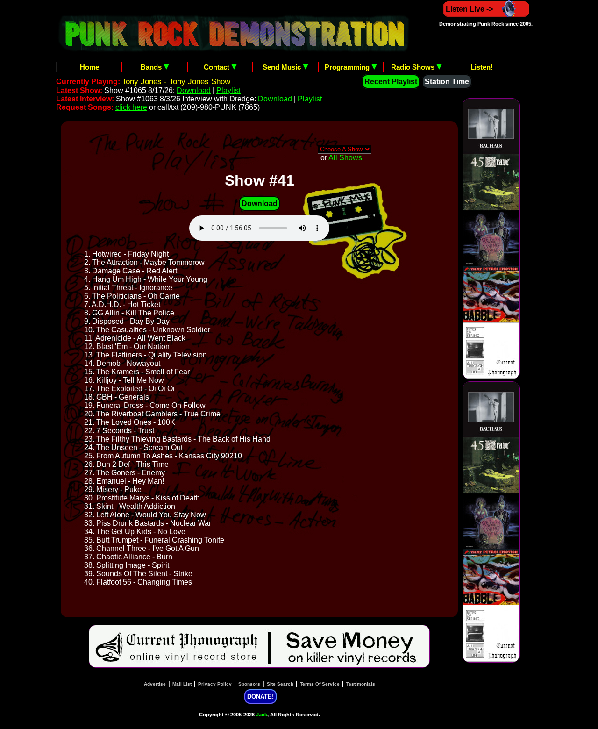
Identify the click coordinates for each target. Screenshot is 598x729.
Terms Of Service (320, 683)
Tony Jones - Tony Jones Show (176, 81)
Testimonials (360, 683)
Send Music (283, 67)
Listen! (481, 67)
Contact (217, 67)
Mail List (182, 683)
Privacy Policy (215, 683)
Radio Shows (413, 67)
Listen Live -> (469, 9)
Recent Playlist (390, 82)
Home (89, 67)
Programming (348, 67)
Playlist (228, 90)
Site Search (280, 683)
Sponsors (249, 683)
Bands (152, 67)
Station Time (447, 82)
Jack (261, 714)
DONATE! (260, 696)
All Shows (345, 158)
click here (131, 107)
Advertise (155, 683)
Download (194, 90)
